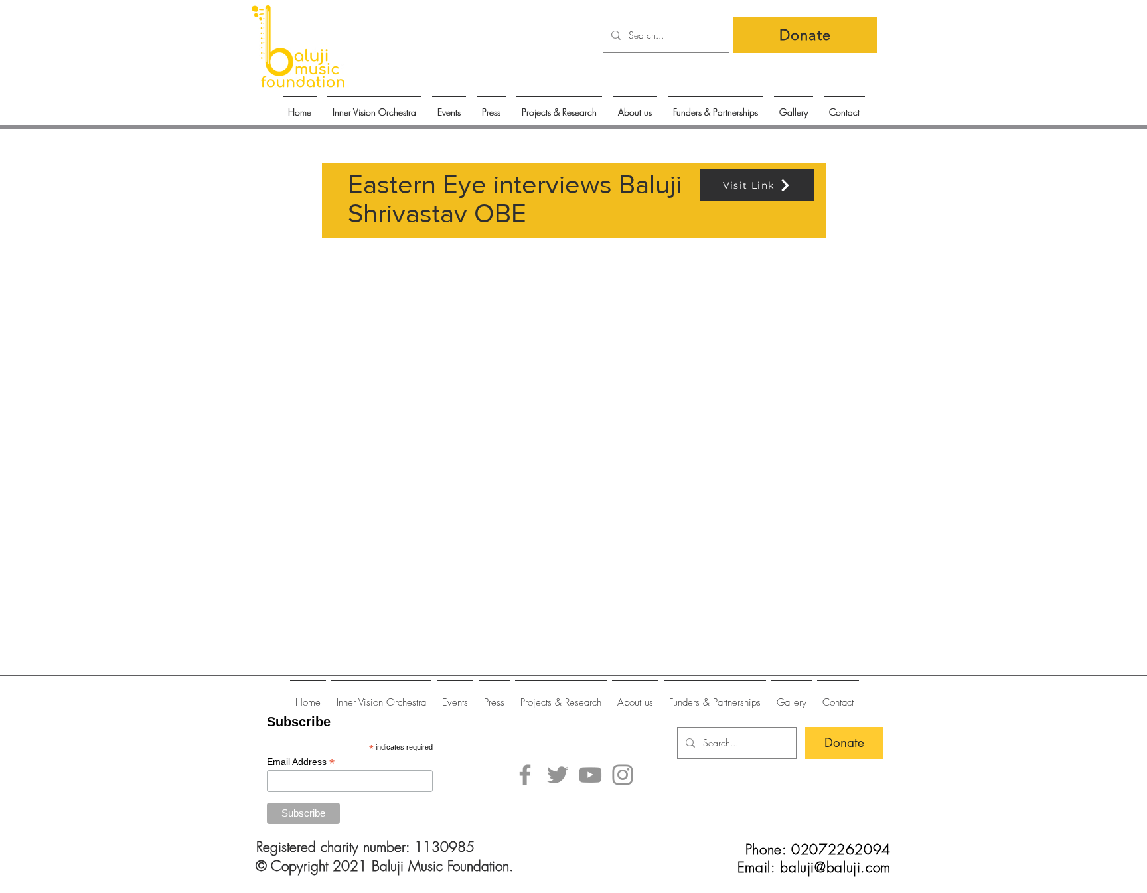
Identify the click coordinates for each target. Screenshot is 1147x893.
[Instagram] (623, 775)
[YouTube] (590, 775)
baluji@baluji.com (835, 867)
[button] (449, 106)
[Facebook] (525, 775)
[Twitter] (558, 775)
